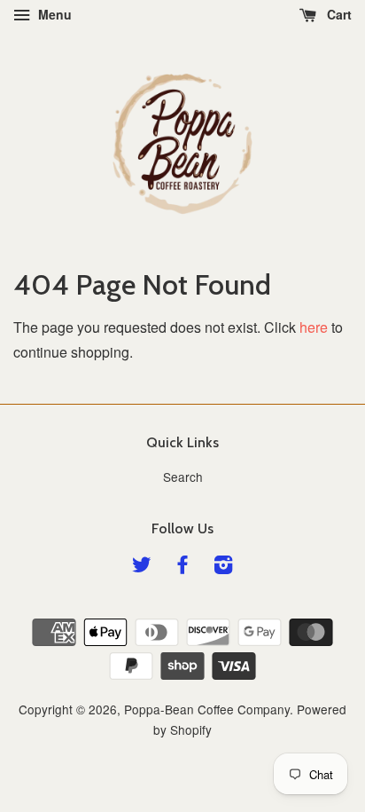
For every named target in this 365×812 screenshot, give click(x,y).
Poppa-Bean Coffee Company (207, 709)
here (313, 327)
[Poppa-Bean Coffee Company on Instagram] (223, 567)
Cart (337, 14)
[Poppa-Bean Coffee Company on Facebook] (182, 567)
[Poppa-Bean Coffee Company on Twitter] (141, 567)
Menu (53, 14)
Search (183, 476)
